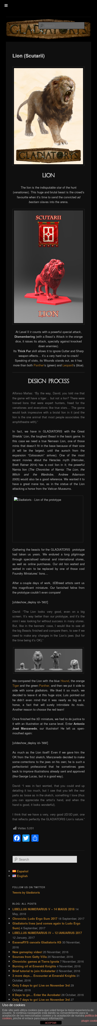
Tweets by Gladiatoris (26, 892)
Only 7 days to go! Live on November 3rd (41, 999)
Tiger (15, 685)
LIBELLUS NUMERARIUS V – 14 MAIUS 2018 (43, 909)
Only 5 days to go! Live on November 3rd (41, 985)
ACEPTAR (50, 1022)
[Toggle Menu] (6, 5)
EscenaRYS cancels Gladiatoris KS (36, 942)
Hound (65, 681)
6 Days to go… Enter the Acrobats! (36, 995)
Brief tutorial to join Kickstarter (33, 971)
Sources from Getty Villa (29, 956)
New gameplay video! (27, 952)
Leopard (67, 365)
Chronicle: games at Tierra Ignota (35, 961)
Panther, (44, 685)
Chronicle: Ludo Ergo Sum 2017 (34, 918)
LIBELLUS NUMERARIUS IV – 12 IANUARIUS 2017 (47, 933)
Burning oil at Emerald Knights (34, 966)
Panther (39, 365)
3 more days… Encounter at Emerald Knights (44, 975)
